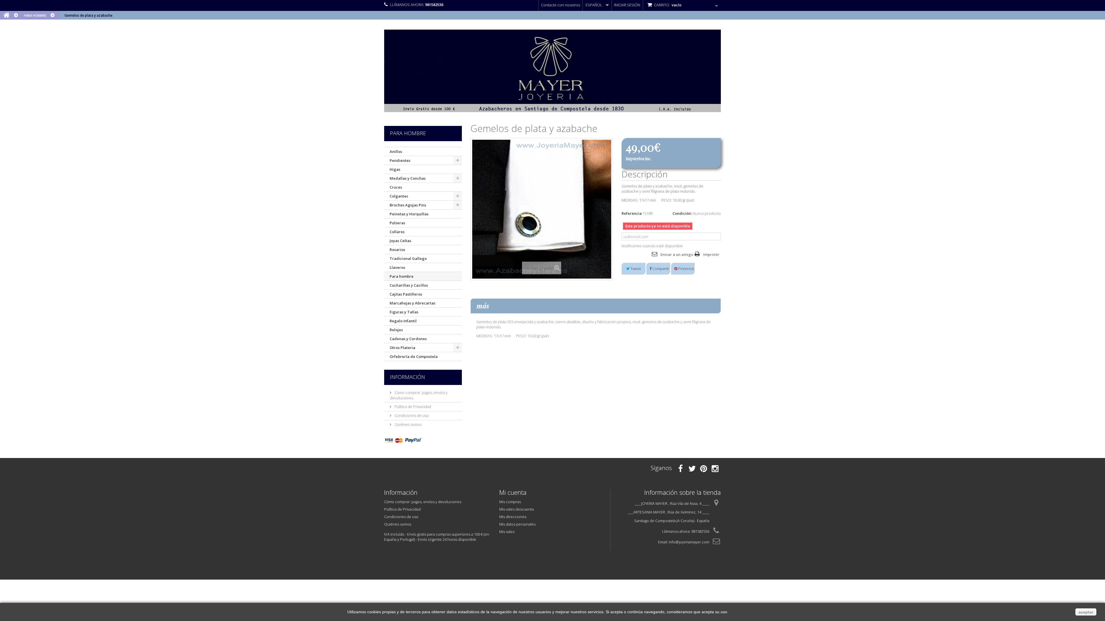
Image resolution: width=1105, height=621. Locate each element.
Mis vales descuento (516, 509)
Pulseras (397, 222)
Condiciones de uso (411, 415)
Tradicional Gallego (408, 258)
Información (407, 376)
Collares (397, 231)
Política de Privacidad (412, 406)
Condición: (682, 213)
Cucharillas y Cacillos (409, 285)
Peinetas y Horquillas (409, 213)
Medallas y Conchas (408, 178)
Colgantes (399, 196)
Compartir (660, 268)
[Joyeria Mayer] (552, 71)
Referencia (632, 213)
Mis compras (510, 501)
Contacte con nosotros (560, 4)
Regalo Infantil (403, 320)
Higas (395, 169)
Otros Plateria (402, 347)
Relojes (396, 329)
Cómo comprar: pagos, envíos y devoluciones (422, 501)
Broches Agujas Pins (408, 205)
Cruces (396, 187)
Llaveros (397, 267)
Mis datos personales (517, 524)
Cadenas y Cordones (408, 338)
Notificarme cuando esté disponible (652, 245)
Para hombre (402, 276)
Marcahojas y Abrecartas (412, 303)
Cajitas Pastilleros (406, 294)
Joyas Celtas (400, 240)
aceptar (1086, 612)
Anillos (396, 151)
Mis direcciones (512, 516)
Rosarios (397, 249)
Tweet (635, 268)
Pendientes (400, 160)
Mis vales (507, 531)
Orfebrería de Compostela (414, 356)
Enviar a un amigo (676, 254)
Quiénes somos (408, 424)
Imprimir (711, 254)
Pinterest (685, 268)
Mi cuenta (513, 492)
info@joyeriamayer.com (689, 542)
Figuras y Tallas (404, 312)
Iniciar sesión (627, 4)
